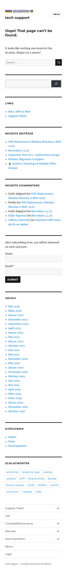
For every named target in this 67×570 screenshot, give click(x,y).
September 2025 (18, 323)
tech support (17, 17)
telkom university (19, 219)
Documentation (15, 538)
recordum (12, 491)
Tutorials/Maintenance (19, 523)
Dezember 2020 (18, 358)
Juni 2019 (14, 380)
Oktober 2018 (16, 411)
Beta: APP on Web (19, 111)
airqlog (47, 472)
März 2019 (14, 393)
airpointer (12, 472)
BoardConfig (36, 478)
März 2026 (15, 310)
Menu (56, 14)
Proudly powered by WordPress (36, 564)
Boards (52, 478)
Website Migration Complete (26, 159)
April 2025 (14, 328)
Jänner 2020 (15, 367)
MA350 (42, 485)
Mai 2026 (14, 306)
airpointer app (31, 472)
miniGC (55, 485)
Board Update (15, 485)
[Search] (56, 83)
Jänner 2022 (15, 341)
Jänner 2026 (16, 315)
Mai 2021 (13, 354)
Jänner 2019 (15, 402)
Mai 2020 (14, 363)
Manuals (10, 531)
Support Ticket (17, 116)
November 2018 (18, 406)
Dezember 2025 (18, 319)
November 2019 (18, 371)
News (11, 441)
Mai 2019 (13, 385)
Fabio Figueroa (17, 215)
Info (7, 515)
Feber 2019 (15, 398)
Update (27, 491)
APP (22, 478)
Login (8, 554)
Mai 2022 (14, 337)
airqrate (11, 478)
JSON (31, 485)
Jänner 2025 (15, 332)
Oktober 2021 (16, 345)
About (9, 546)
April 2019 (14, 389)
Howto (12, 437)
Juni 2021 (14, 350)
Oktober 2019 (16, 376)
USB (38, 491)
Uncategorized (17, 445)
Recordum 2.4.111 (18, 150)
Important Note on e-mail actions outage (34, 154)
